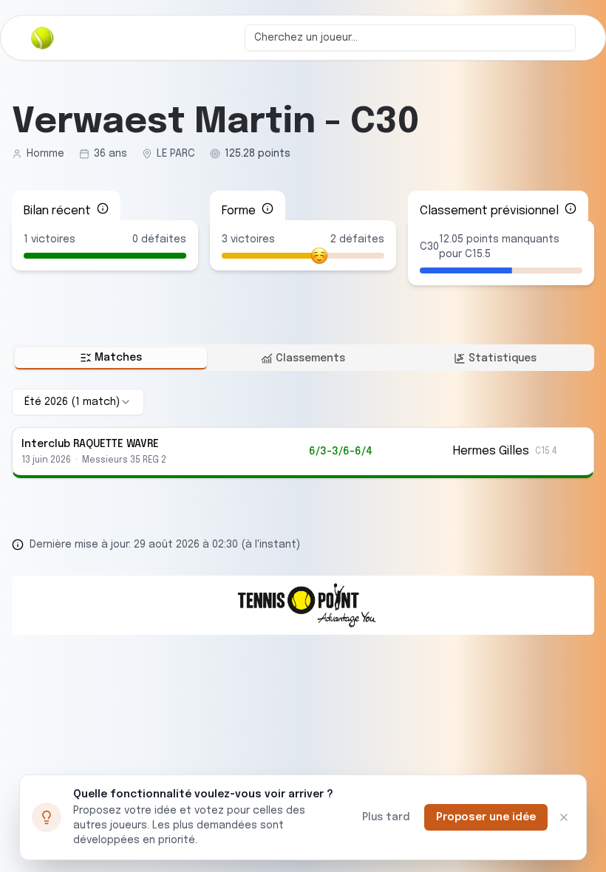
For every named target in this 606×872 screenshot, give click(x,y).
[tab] (111, 358)
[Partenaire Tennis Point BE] (303, 605)
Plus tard (385, 817)
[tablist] (303, 357)
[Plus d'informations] (103, 208)
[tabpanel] (303, 433)
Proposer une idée (486, 817)
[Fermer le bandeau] (564, 817)
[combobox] (410, 37)
